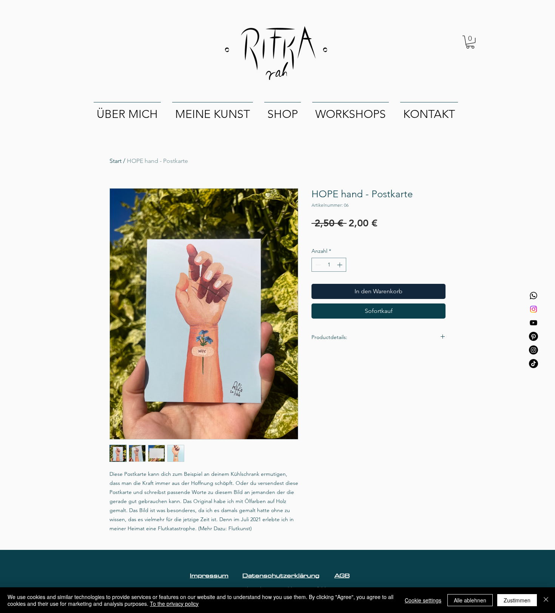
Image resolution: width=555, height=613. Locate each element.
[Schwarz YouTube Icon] (533, 322)
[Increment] (340, 264)
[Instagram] (533, 309)
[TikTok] (533, 363)
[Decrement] (317, 264)
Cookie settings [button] (423, 600)
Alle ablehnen (470, 600)
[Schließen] (545, 600)
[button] (470, 42)
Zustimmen (517, 600)
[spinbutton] (329, 264)
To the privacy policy (174, 603)
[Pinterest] (533, 336)
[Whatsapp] (533, 295)
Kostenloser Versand (335, 235)
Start (115, 160)
